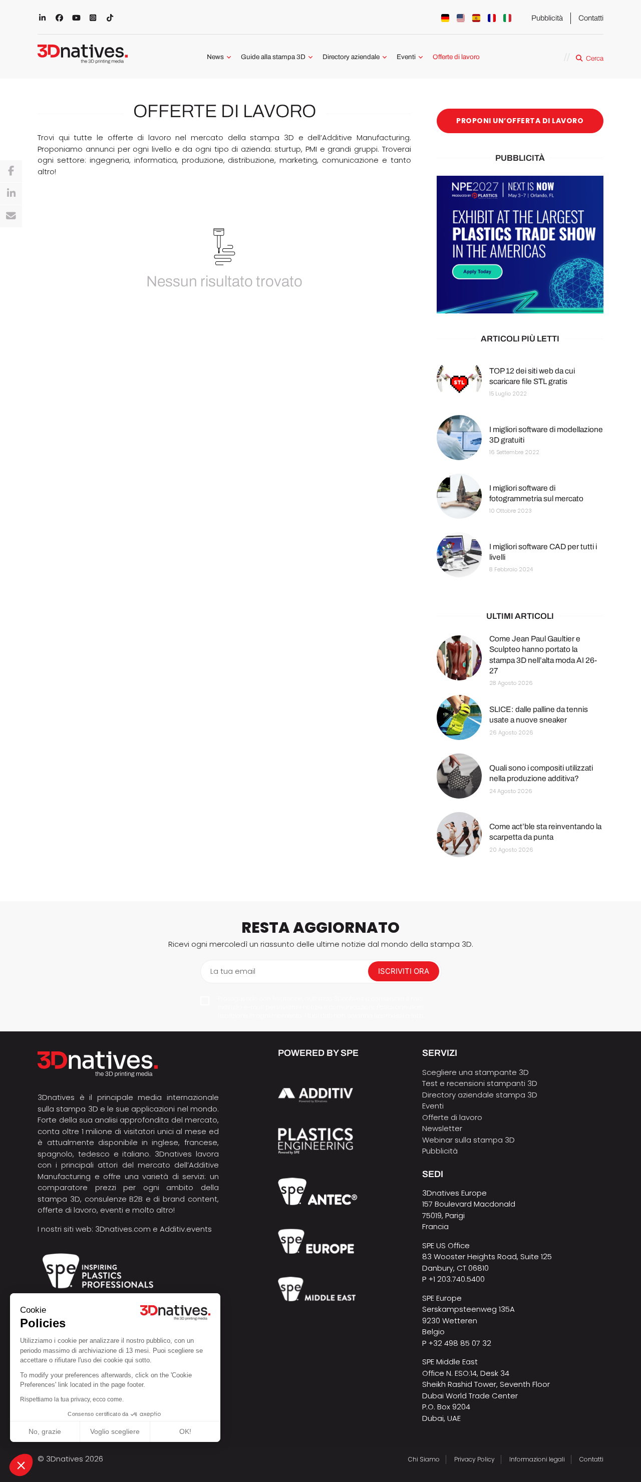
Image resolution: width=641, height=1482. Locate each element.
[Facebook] (11, 171)
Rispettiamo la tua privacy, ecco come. (72, 1399)
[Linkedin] (11, 194)
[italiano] (507, 18)
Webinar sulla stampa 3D (469, 1140)
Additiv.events (186, 1229)
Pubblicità (547, 18)
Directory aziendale (351, 57)
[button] (21, 1465)
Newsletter (442, 1128)
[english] (461, 18)
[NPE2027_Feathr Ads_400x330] (520, 245)
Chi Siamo (424, 1459)
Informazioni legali (537, 1459)
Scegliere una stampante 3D (475, 1072)
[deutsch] (445, 18)
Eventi (406, 57)
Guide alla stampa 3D (273, 57)
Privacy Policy (474, 1459)
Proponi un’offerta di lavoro (519, 121)
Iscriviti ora (403, 971)
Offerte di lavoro (456, 57)
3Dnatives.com (123, 1229)
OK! (185, 1431)
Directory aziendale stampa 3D (479, 1094)
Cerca (594, 58)
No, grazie (45, 1431)
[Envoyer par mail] (11, 216)
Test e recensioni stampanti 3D (479, 1083)
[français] (492, 18)
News (215, 57)
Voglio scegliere (115, 1431)
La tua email (232, 971)
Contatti (590, 18)
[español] (476, 18)
